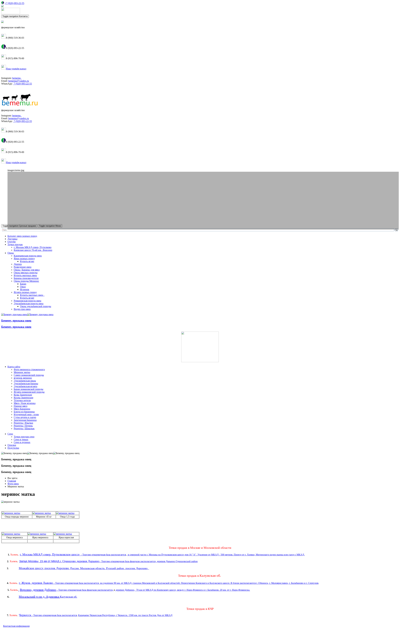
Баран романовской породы (28, 389)
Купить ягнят (27, 261)
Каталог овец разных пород (22, 236)
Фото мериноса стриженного (29, 369)
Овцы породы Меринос (26, 281)
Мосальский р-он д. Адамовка (39, 596)
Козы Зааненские (23, 394)
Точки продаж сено (24, 436)
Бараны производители (26, 278)
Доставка (12, 239)
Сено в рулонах (22, 442)
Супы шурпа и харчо (25, 417)
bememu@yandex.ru (18, 81)
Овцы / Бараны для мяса (27, 269)
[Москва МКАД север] (110, 554)
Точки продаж (15, 244)
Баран (23, 283)
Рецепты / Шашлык (24, 428)
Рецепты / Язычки (23, 423)
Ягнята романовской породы (29, 392)
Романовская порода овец (27, 300)
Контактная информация (16, 626)
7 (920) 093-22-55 (22, 83)
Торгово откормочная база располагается (55, 615)
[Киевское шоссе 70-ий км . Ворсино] (18, 589)
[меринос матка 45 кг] (65, 513)
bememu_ (17, 78)
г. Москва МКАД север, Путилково (32, 247)
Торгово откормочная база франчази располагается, (86, 590)
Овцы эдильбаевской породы (35, 306)
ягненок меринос (23, 378)
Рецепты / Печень (23, 425)
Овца (23, 286)
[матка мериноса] (11, 513)
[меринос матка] (11, 533)
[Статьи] (200, 361)
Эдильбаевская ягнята (25, 386)
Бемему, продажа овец (16, 320)
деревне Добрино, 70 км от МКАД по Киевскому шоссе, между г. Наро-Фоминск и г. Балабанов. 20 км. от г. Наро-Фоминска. (182, 590)
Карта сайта (14, 366)
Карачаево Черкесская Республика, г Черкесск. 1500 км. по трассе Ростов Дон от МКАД (125, 615)
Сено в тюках (21, 439)
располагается (118, 554)
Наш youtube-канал (16, 68)
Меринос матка (22, 372)
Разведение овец (22, 267)
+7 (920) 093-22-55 (14, 3)
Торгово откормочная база (96, 554)
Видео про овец (22, 309)
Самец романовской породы (29, 375)
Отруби (12, 241)
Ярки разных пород (24, 258)
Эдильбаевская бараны (26, 383)
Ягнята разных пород (25, 292)
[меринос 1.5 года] (41, 513)
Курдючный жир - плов (26, 414)
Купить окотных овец (25, 275)
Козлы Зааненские (23, 397)
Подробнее (22, 213)
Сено (10, 433)
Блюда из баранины (24, 411)
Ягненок (24, 289)
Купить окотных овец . (32, 295)
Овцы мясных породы (26, 272)
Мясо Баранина (22, 409)
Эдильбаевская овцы (25, 380)
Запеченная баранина (25, 420)
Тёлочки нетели (22, 400)
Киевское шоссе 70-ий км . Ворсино (33, 250)
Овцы (11, 253)
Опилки (12, 445)
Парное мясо (20, 406)
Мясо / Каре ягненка (24, 403)
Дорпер (18, 264)
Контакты (15, 16)
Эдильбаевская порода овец (28, 303)
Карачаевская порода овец (28, 255)
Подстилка (13, 448)
